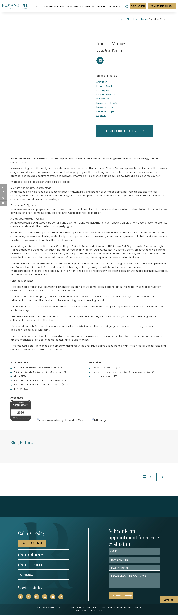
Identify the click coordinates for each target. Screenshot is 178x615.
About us (132, 19)
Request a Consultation (120, 131)
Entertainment (74, 7)
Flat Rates (49, 7)
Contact (117, 7)
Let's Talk (169, 599)
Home (118, 19)
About (38, 7)
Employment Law (105, 107)
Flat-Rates (26, 574)
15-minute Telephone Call (161, 6)
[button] (20, 596)
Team (144, 19)
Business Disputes (105, 86)
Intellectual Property (106, 111)
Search (127, 6)
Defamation (102, 98)
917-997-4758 (139, 6)
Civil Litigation (103, 90)
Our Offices (31, 554)
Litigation (101, 115)
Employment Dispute (106, 102)
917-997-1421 (34, 543)
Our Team (30, 564)
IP (110, 7)
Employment (101, 7)
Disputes (88, 7)
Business (61, 7)
